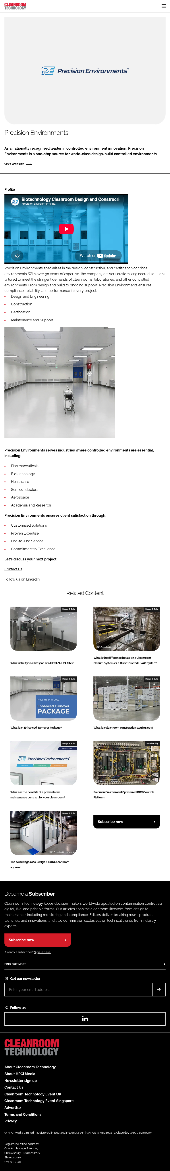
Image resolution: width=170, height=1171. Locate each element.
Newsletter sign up (20, 1081)
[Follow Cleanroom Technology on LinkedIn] (85, 1020)
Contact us (13, 569)
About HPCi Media (19, 1074)
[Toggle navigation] (163, 6)
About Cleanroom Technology (30, 1067)
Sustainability (152, 743)
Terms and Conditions (22, 1114)
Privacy (10, 1121)
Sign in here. (42, 952)
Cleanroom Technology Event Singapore (39, 1101)
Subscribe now (110, 822)
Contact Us (13, 1087)
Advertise (12, 1108)
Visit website (14, 164)
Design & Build (68, 609)
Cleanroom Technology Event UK (32, 1094)
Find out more (15, 964)
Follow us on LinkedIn (22, 579)
